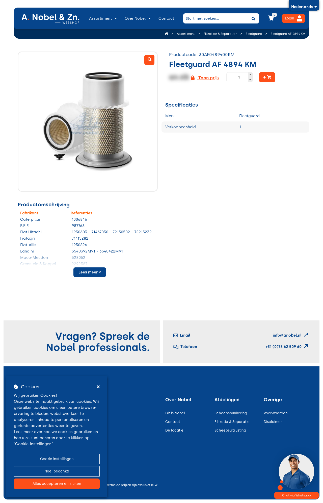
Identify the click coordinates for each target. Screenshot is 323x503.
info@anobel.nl (287, 335)
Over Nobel (135, 18)
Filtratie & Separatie (232, 422)
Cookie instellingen (57, 459)
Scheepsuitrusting (230, 430)
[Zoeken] (253, 18)
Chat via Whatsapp (296, 495)
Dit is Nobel (175, 413)
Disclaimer (273, 422)
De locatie (174, 430)
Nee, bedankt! (56, 471)
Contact (166, 18)
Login (289, 18)
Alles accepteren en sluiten (57, 484)
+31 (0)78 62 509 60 (283, 346)
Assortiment (100, 18)
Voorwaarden (276, 413)
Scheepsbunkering (230, 413)
